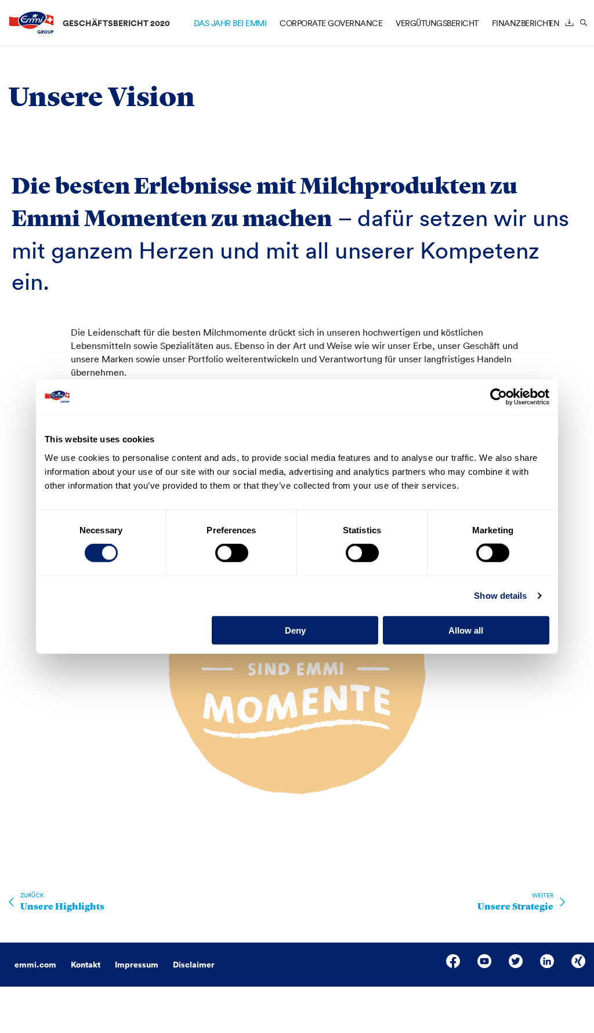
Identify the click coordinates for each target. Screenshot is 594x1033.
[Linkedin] (547, 961)
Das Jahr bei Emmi (230, 23)
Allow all (465, 630)
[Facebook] (453, 961)
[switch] (231, 553)
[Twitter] (516, 961)
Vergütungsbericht (437, 23)
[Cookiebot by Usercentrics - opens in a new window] (498, 397)
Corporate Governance (331, 23)
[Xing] (578, 961)
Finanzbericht (522, 23)
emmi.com (35, 964)
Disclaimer (194, 964)
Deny (295, 630)
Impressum (136, 964)
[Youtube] (484, 961)
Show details (500, 596)
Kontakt (85, 964)
